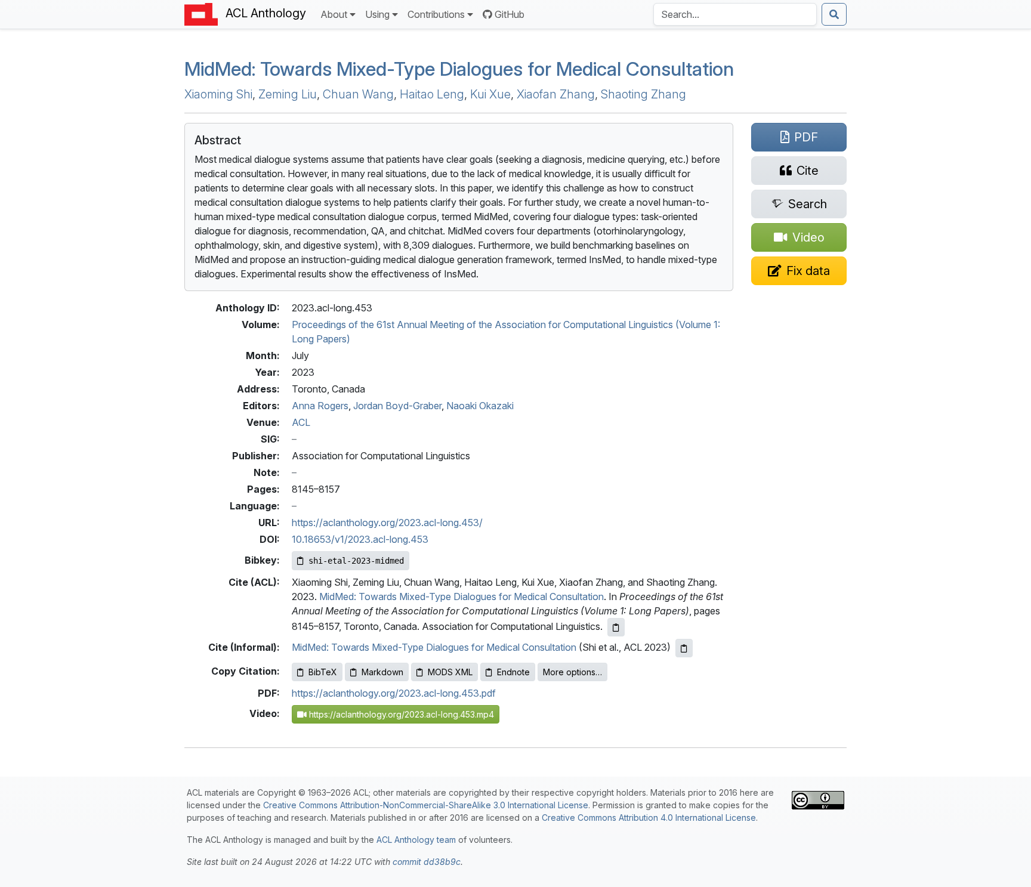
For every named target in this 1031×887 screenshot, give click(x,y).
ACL (301, 422)
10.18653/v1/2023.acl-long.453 (360, 539)
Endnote (513, 672)
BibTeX (322, 672)
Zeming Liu (287, 94)
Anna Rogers (320, 406)
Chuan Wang (358, 94)
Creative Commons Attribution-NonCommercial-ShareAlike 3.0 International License (425, 805)
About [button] (333, 14)
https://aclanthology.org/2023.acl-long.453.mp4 (400, 714)
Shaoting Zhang (643, 94)
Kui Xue (490, 94)
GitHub (509, 14)
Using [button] (377, 14)
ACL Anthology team (416, 840)
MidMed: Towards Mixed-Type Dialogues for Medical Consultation (461, 596)
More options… (572, 672)
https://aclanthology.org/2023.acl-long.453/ (387, 523)
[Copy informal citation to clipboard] (684, 648)
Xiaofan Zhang (556, 94)
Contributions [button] (436, 14)
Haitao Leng (432, 94)
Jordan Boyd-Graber (397, 406)
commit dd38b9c (427, 862)
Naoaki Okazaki (480, 406)
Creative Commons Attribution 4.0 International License (649, 817)
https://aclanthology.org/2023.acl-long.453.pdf (394, 693)
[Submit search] (834, 14)
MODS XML (450, 672)
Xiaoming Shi (218, 94)
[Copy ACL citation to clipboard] (616, 627)
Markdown (382, 672)
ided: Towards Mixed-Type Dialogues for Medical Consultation (459, 69)
